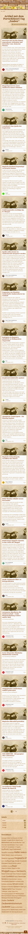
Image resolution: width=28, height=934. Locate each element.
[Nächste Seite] (16, 811)
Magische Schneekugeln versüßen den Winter (11, 457)
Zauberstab (14, 909)
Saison (20, 879)
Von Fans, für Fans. (18, 921)
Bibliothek (5, 842)
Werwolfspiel (15, 895)
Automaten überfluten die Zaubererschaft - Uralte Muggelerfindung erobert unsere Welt (11, 614)
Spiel (21, 886)
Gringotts (17, 847)
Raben (16, 876)
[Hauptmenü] (2, 1)
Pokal (3, 874)
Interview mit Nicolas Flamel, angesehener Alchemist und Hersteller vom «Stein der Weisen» (12, 43)
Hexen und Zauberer (16, 855)
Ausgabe (9, 840)
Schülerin (4, 886)
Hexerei (4, 858)
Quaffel (4, 876)
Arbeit (8, 838)
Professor (18, 874)
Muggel (5, 870)
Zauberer (6, 906)
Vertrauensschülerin (7, 894)
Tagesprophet (7, 889)
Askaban (4, 840)
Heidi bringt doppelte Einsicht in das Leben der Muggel (13, 541)
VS (14, 894)
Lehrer (19, 863)
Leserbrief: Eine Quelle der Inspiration (12, 127)
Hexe (3, 855)
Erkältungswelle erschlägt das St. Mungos (13, 211)
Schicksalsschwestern (8, 881)
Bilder (11, 842)
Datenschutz (22, 923)
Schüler (21, 884)
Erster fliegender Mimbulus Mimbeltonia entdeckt (12, 653)
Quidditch (10, 876)
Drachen (4, 845)
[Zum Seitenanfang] (25, 932)
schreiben (9, 884)
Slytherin (16, 887)
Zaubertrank (21, 909)
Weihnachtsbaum (6, 896)
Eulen (21, 845)
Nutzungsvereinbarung (14, 923)
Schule (15, 884)
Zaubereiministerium (12, 903)
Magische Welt (16, 868)
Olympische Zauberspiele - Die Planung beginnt (13, 417)
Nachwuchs (21, 871)
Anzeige (4, 838)
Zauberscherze (6, 909)
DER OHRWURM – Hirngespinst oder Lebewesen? (13, 754)
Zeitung (14, 912)
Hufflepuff (8, 861)
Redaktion (5, 879)
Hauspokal (11, 852)
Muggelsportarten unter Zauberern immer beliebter (12, 86)
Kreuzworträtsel (7, 863)
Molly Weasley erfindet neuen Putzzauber (12, 499)
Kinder (17, 861)
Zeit (10, 912)
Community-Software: (14, 926)
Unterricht (15, 891)
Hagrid (11, 849)
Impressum (14, 924)
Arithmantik (14, 838)
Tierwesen (19, 889)
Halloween (17, 849)
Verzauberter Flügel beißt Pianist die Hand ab (11, 787)
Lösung (9, 866)
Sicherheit (10, 886)
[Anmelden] (20, 1)
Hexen (8, 855)
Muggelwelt (13, 871)
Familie (4, 847)
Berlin (14, 840)
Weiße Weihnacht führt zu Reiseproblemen (11, 580)
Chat (23, 842)
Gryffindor (5, 849)
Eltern (17, 845)
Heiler (17, 852)
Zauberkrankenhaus (16, 907)
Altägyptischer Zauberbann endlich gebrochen (12, 689)
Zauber (4, 900)
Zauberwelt (5, 912)
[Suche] (26, 1)
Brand (15, 842)
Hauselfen (4, 852)
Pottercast (8, 874)
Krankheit (23, 861)
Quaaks (24, 874)
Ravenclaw (22, 876)
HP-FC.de (10, 1)
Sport (25, 886)
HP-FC (3, 861)
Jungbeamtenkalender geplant (13, 378)
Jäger (13, 861)
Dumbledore (11, 845)
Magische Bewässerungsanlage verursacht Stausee (13, 167)
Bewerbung (19, 840)
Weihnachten (20, 894)
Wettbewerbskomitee (8, 898)
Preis (14, 874)
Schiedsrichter (20, 881)
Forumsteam (11, 847)
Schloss (4, 884)
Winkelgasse (17, 898)
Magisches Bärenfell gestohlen (13, 721)
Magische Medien (6, 868)
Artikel (20, 838)
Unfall (9, 891)
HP (25, 858)
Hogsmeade (10, 858)
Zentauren (20, 912)
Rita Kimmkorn (13, 879)
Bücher (19, 842)
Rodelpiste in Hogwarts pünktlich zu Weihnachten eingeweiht (11, 339)
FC (6, 847)
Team (13, 889)
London (4, 866)
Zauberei (10, 900)
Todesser (4, 891)
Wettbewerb (21, 896)
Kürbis (14, 863)
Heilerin (23, 852)
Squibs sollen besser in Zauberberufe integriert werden (14, 252)
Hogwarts (19, 858)
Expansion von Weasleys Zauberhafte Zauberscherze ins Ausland (13, 293)
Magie (14, 866)
